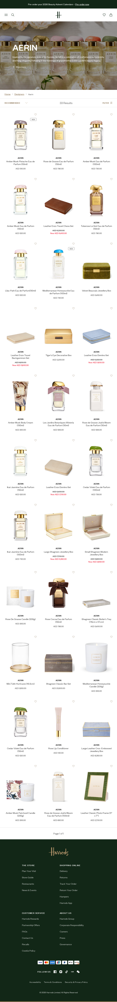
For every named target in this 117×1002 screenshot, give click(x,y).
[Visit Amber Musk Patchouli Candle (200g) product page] (20, 766)
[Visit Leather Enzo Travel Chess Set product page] (58, 179)
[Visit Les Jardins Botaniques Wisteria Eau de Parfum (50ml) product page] (58, 375)
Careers (64, 931)
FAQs (24, 931)
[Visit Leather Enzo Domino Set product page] (96, 308)
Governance (66, 944)
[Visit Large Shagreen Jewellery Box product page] (58, 505)
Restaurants (28, 883)
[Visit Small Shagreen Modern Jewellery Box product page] (96, 505)
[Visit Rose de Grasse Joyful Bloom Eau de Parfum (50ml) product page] (96, 375)
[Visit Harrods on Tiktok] (66, 971)
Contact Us (27, 937)
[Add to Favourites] (35, 114)
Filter (106, 102)
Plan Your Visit (29, 870)
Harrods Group (67, 918)
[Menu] (6, 15)
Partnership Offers (31, 925)
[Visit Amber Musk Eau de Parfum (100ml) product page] (96, 114)
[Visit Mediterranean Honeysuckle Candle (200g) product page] (96, 636)
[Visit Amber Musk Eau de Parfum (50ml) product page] (20, 179)
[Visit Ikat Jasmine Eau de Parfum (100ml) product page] (20, 505)
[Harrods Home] (58, 15)
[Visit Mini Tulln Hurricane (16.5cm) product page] (20, 636)
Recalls (25, 944)
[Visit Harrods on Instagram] (60, 971)
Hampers (64, 896)
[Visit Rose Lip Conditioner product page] (58, 701)
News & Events (29, 890)
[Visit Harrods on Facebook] (55, 971)
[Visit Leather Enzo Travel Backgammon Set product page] (20, 308)
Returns (63, 877)
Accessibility (35, 982)
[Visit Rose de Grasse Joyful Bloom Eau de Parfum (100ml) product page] (58, 766)
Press (62, 937)
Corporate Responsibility (72, 925)
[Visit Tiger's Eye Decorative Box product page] (58, 308)
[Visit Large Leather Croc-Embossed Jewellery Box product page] (96, 701)
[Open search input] (12, 15)
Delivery (63, 870)
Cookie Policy (28, 950)
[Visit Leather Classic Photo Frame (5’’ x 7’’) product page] (96, 766)
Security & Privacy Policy (76, 982)
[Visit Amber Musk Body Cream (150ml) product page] (20, 375)
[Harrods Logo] (58, 851)
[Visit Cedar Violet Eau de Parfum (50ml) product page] (20, 701)
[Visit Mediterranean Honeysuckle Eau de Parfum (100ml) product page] (58, 243)
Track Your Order (68, 883)
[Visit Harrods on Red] (72, 971)
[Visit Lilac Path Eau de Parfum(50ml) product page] (20, 243)
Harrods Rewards (30, 918)
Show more (21, 66)
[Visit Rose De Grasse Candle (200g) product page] (20, 572)
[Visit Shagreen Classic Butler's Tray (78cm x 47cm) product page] (96, 572)
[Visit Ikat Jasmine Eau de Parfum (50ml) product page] (20, 440)
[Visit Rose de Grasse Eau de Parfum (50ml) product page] (58, 114)
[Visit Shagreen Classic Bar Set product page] (58, 636)
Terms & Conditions (53, 982)
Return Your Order (69, 890)
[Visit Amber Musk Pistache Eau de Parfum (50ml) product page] (20, 114)
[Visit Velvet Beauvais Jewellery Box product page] (96, 243)
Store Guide (28, 877)
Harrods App (66, 902)
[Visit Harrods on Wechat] (78, 971)
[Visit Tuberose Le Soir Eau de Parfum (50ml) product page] (96, 179)
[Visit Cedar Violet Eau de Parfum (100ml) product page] (96, 440)
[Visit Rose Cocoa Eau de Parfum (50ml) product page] (58, 572)
